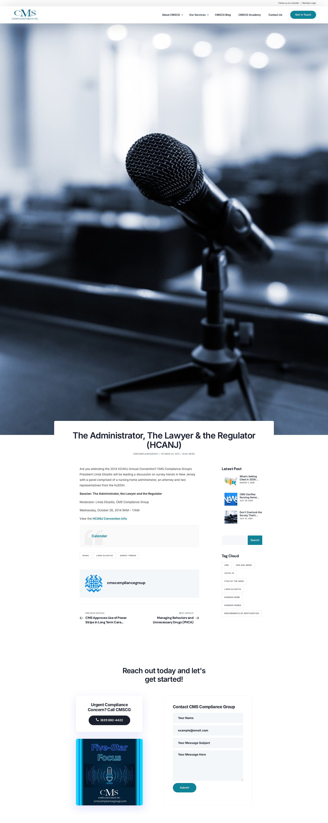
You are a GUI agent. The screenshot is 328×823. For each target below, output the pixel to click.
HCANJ (85, 555)
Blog (185, 454)
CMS (226, 565)
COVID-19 (229, 573)
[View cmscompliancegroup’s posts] (94, 584)
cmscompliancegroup (145, 454)
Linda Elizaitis (104, 555)
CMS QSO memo (244, 565)
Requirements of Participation (241, 613)
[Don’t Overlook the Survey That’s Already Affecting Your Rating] (230, 517)
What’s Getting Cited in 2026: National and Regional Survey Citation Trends (249, 478)
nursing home (232, 597)
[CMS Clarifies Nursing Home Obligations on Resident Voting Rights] (230, 499)
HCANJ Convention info (110, 518)
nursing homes (232, 605)
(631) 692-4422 (111, 720)
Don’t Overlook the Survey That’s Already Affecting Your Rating (251, 514)
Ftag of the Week (234, 581)
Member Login (309, 3)
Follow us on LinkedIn (288, 3)
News (192, 454)
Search (255, 540)
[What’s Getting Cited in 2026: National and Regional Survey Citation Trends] (230, 481)
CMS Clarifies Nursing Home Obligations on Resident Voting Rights (249, 496)
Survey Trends (128, 555)
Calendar (99, 536)
